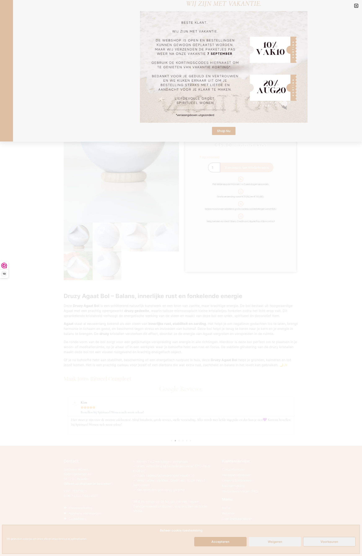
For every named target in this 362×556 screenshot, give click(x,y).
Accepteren (220, 542)
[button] (356, 5)
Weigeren (275, 542)
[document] (181, 278)
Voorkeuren (329, 542)
